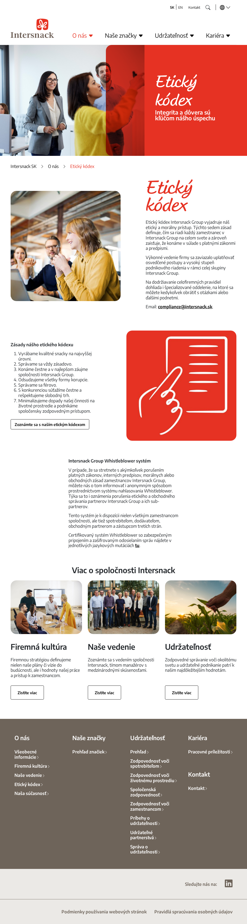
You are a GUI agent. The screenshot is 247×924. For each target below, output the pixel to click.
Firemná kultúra (30, 766)
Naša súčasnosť (30, 793)
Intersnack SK (23, 166)
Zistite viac (27, 692)
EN (180, 7)
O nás (53, 166)
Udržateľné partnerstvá (142, 834)
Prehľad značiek (88, 751)
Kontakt (194, 7)
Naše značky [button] (121, 35)
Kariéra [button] (216, 35)
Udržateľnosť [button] (172, 35)
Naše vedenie (28, 775)
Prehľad (138, 751)
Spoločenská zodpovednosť (145, 791)
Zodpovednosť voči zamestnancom (149, 806)
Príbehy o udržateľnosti (144, 820)
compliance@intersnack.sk (185, 306)
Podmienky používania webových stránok (104, 911)
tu (137, 545)
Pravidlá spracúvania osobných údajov (193, 911)
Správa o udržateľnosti (144, 849)
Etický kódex (27, 784)
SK (172, 7)
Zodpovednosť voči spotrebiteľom (149, 763)
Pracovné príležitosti (209, 751)
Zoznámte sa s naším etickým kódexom (50, 424)
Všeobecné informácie (25, 754)
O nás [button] (80, 35)
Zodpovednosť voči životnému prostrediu (152, 777)
